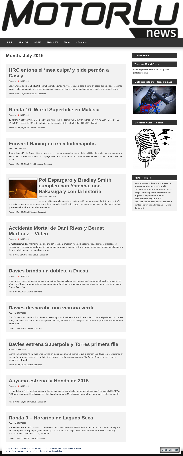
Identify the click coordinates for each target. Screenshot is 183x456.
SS (22, 128)
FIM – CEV (52, 42)
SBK (18, 128)
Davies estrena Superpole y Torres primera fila (63, 344)
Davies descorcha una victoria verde (52, 307)
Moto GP (23, 42)
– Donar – (81, 42)
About (67, 42)
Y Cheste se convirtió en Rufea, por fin (153, 189)
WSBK (37, 42)
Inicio (10, 42)
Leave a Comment (38, 94)
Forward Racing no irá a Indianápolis (52, 143)
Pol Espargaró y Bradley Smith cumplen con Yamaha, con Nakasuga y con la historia (75, 185)
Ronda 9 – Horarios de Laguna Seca (51, 417)
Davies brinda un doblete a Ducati (48, 270)
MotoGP (27, 94)
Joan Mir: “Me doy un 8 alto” (149, 199)
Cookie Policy (57, 451)
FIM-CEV (19, 255)
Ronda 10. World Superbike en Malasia (54, 109)
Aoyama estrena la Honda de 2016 (49, 380)
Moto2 (26, 164)
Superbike (28, 255)
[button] (170, 450)
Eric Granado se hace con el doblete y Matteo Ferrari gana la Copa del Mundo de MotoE (154, 205)
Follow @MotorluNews (144, 70)
